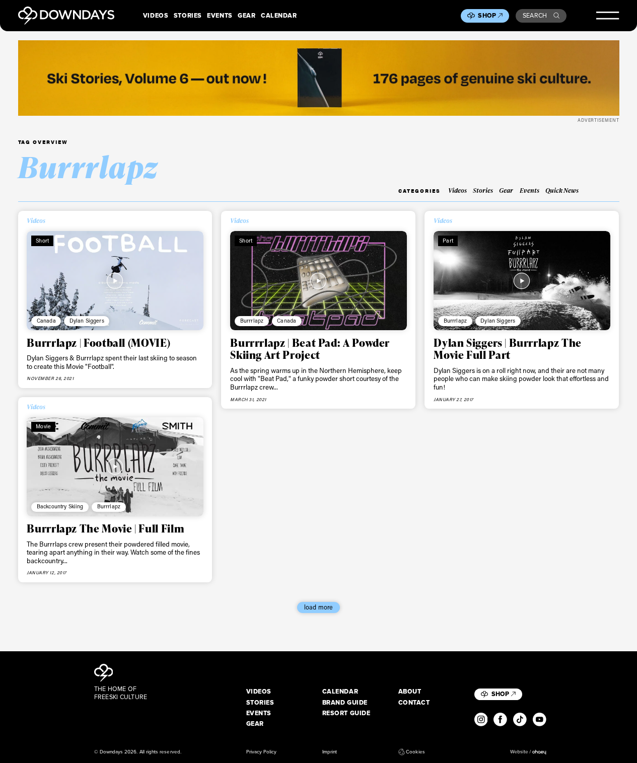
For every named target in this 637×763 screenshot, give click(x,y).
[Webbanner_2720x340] (318, 77)
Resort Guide (346, 713)
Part (448, 240)
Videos (155, 16)
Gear (246, 16)
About (409, 692)
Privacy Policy (261, 751)
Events (219, 16)
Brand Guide (345, 703)
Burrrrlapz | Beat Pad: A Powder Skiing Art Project (310, 348)
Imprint (329, 751)
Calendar (279, 16)
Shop (487, 15)
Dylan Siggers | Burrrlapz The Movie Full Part (508, 348)
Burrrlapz (251, 320)
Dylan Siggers (86, 320)
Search (535, 15)
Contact (414, 703)
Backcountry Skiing (60, 506)
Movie (43, 426)
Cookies (415, 751)
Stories (188, 16)
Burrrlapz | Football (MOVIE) (98, 342)
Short (42, 240)
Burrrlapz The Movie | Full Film (105, 528)
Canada (46, 320)
